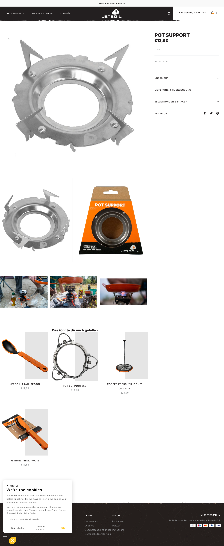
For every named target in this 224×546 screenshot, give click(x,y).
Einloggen (185, 12)
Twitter (116, 525)
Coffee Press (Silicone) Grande (124, 386)
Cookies (89, 525)
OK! (63, 528)
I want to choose (40, 528)
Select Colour (59, 385)
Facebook (117, 521)
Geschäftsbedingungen (98, 529)
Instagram (118, 529)
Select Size (111, 382)
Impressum (91, 521)
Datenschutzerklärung (98, 534)
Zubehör (65, 13)
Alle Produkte (15, 13)
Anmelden (200, 12)
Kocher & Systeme (42, 13)
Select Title (12, 382)
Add (39, 382)
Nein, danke (17, 528)
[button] (9, 540)
